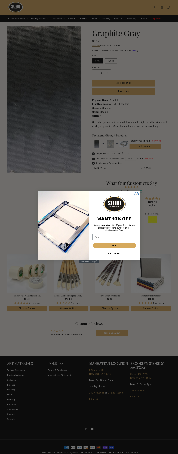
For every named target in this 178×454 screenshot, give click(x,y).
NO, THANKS (114, 253)
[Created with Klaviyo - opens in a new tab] (89, 261)
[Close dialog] (137, 194)
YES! (114, 245)
